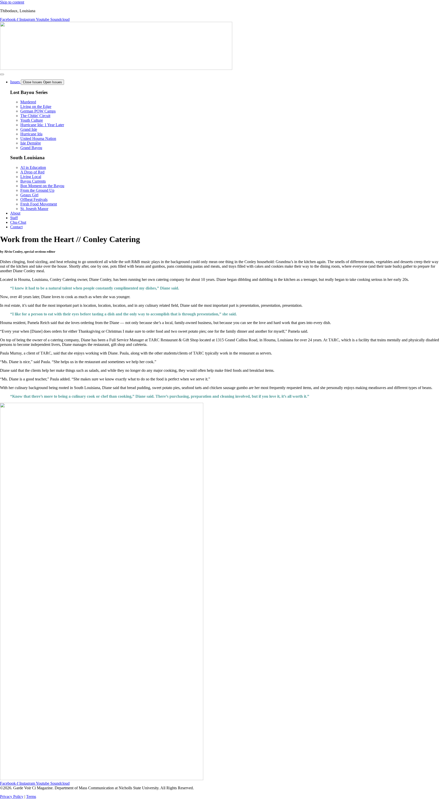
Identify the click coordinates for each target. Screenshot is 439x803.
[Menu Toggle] (2, 74)
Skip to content (12, 2)
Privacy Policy (11, 796)
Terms (31, 796)
